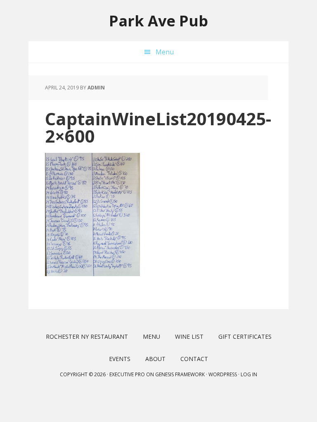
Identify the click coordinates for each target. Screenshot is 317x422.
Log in (249, 374)
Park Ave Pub (158, 20)
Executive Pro (127, 374)
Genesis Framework (180, 374)
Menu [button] (165, 51)
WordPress (222, 374)
